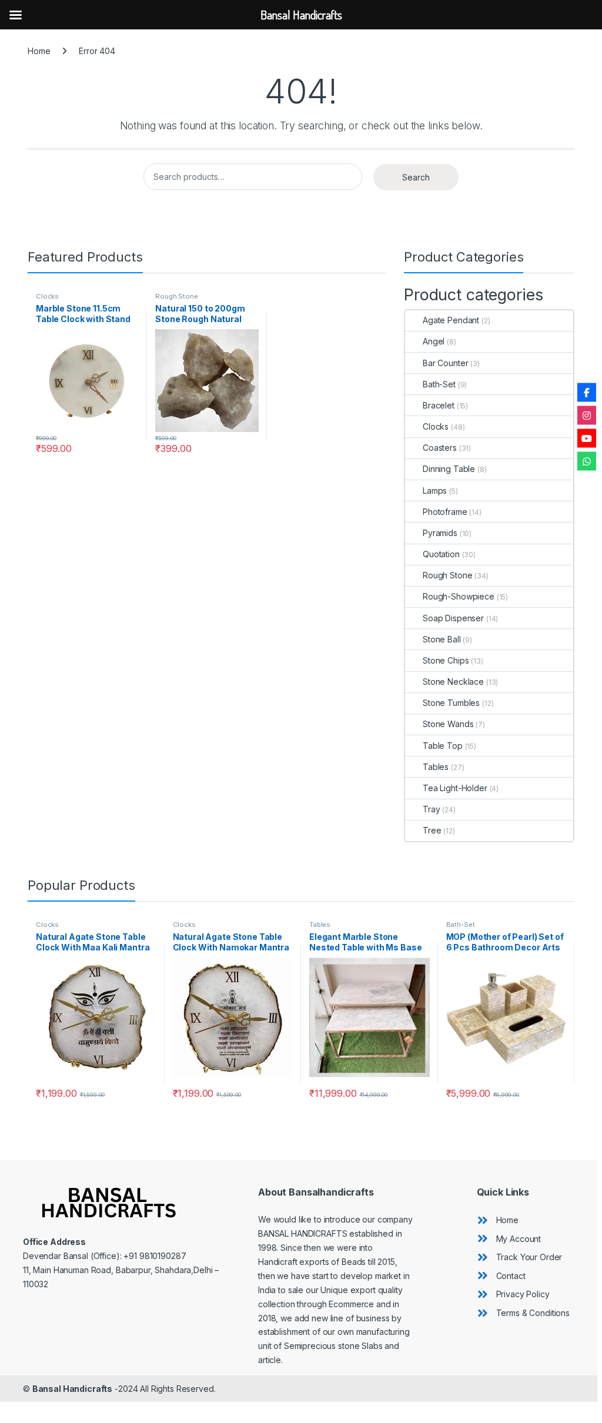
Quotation (441, 554)
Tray (431, 809)
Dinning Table (449, 469)
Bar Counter (445, 363)
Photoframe (445, 512)
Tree (432, 830)
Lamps (435, 490)
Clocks (47, 296)
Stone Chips (446, 660)
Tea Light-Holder (455, 788)
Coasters (440, 448)
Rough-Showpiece (458, 596)
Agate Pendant (451, 320)
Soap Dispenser (453, 618)
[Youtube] (586, 438)
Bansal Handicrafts (72, 1389)
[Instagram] (586, 415)
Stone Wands (448, 724)
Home (39, 51)
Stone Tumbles (451, 703)
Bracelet (438, 405)
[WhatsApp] (586, 461)
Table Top (443, 746)
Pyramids (440, 533)
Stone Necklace (453, 682)
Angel (433, 341)
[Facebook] (586, 392)
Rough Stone (176, 296)
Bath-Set (439, 384)
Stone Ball (442, 639)
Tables (436, 767)
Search (416, 177)
